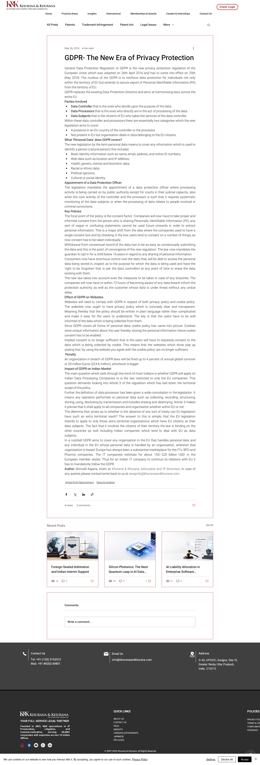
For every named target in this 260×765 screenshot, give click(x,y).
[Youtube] (36, 745)
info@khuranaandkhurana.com (132, 660)
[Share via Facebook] (66, 494)
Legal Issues (148, 25)
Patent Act (126, 25)
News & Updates (106, 482)
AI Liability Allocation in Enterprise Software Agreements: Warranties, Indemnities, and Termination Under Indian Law (187, 569)
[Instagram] (22, 745)
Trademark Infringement (97, 25)
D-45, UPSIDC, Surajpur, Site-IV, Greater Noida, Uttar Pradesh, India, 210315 (218, 664)
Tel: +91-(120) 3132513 (46, 659)
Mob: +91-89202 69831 (45, 664)
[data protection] (187, 546)
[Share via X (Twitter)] (75, 494)
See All (209, 525)
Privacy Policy (140, 759)
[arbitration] (72, 546)
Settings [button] (210, 759)
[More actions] (193, 48)
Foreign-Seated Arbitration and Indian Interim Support (70, 569)
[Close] (256, 759)
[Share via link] (92, 494)
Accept (245, 759)
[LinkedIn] (50, 745)
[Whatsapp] (43, 745)
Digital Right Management (79, 482)
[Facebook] (29, 745)
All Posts (52, 25)
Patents (70, 25)
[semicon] (130, 546)
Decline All (227, 759)
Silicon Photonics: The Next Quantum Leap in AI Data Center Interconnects (128, 569)
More (166, 25)
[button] (208, 24)
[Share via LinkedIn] (83, 494)
